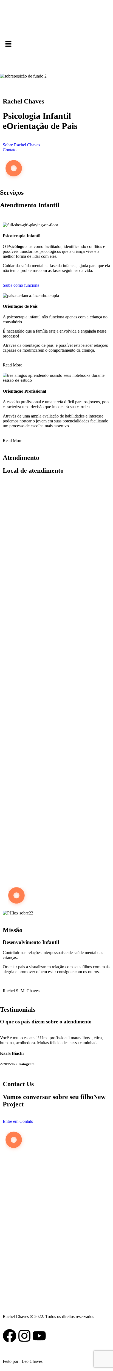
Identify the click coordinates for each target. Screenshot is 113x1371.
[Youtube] (39, 1336)
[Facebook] (9, 1336)
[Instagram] (24, 1336)
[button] (56, 45)
